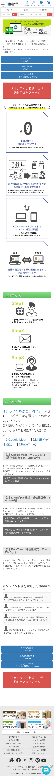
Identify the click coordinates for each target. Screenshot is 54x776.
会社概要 (41, 767)
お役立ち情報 (14, 747)
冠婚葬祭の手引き (14, 750)
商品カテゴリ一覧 (39, 737)
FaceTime (28, 444)
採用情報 (35, 769)
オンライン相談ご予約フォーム (25, 411)
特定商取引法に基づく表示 (14, 753)
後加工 (26, 10)
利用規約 (31, 767)
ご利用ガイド (14, 737)
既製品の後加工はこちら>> (27, 67)
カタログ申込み (39, 743)
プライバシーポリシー (16, 767)
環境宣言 (16, 769)
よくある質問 (14, 740)
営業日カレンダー (39, 753)
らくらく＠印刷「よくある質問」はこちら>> (27, 75)
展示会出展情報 (39, 747)
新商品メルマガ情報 (13, 743)
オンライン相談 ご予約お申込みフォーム (28, 90)
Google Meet (17, 439)
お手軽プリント (44, 10)
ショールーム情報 (39, 750)
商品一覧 (9, 10)
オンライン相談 (39, 740)
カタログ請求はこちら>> (27, 59)
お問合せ (26, 769)
